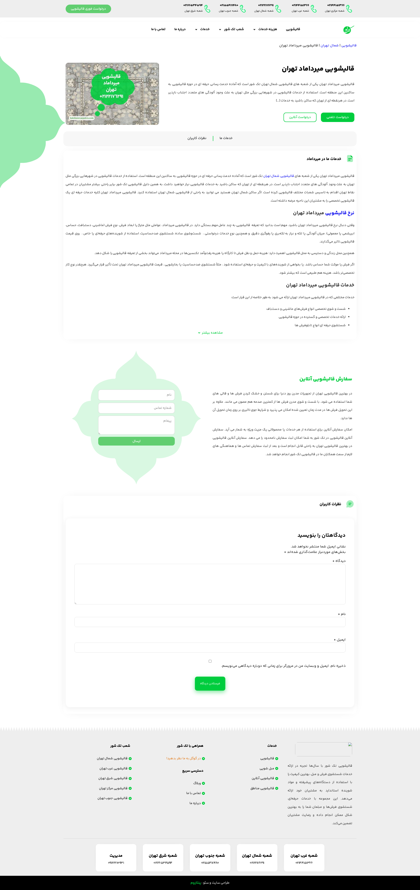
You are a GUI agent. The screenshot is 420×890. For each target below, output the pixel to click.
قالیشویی (293, 29)
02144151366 (336, 5)
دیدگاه (339, 561)
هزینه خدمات (267, 29)
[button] (210, 333)
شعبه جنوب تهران (228, 11)
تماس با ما (158, 29)
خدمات (205, 29)
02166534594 (193, 5)
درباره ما (180, 29)
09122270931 (116, 863)
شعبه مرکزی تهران (335, 11)
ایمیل (340, 640)
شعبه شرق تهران (193, 11)
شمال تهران (329, 45)
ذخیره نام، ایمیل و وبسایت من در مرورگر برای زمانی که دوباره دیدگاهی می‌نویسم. (283, 666)
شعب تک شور (234, 29)
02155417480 (229, 5)
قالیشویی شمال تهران (278, 176)
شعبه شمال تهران (264, 11)
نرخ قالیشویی (340, 213)
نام (342, 614)
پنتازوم (196, 882)
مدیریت (116, 856)
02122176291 (266, 5)
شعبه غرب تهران (300, 11)
